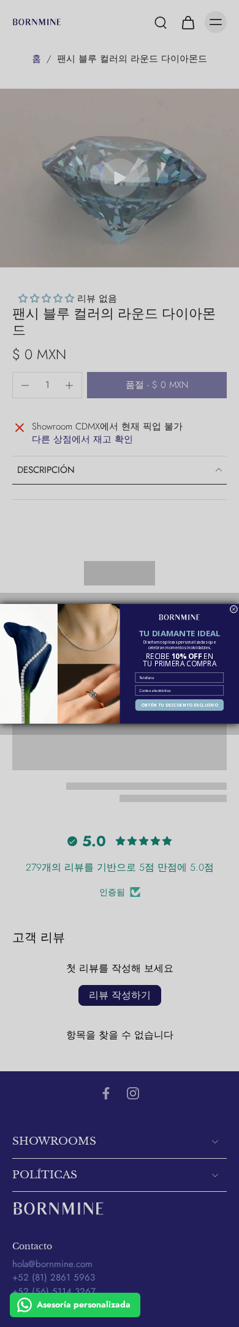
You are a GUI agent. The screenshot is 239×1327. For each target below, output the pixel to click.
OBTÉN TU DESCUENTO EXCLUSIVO (179, 704)
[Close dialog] (233, 609)
